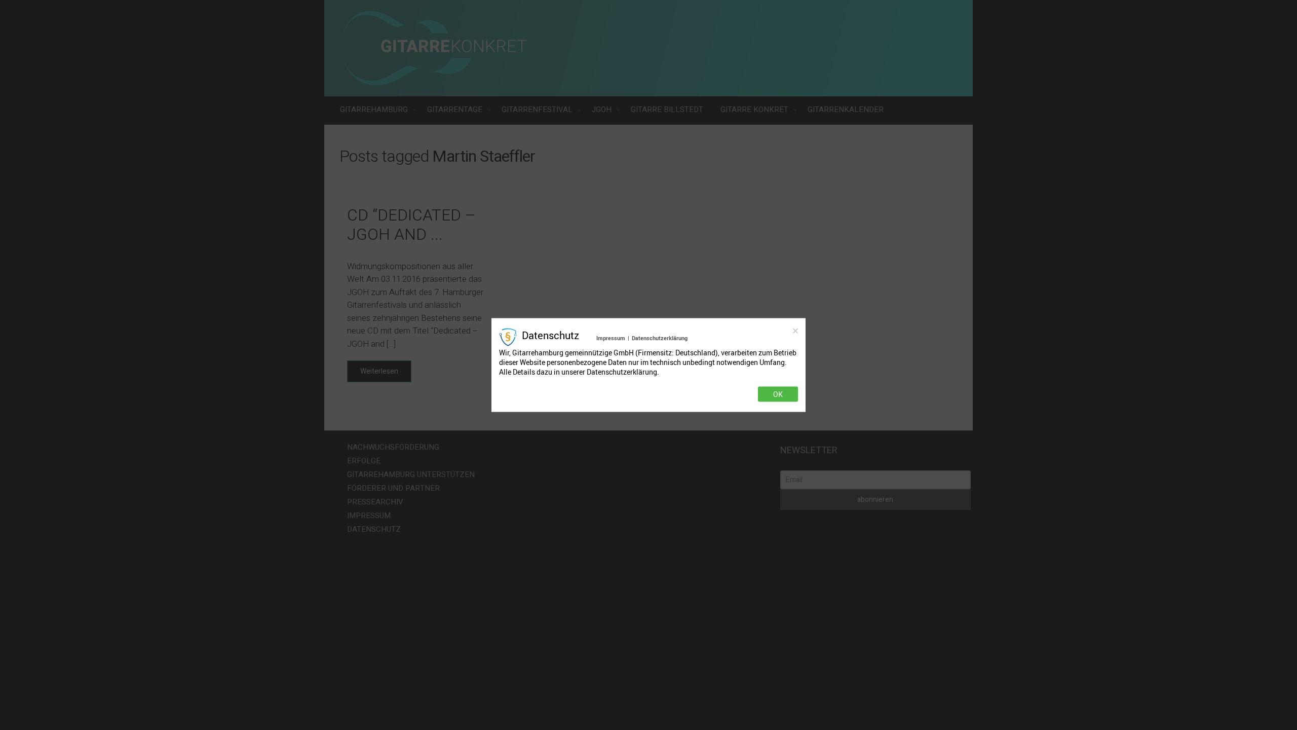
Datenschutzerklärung (660, 338)
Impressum (610, 338)
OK (778, 393)
